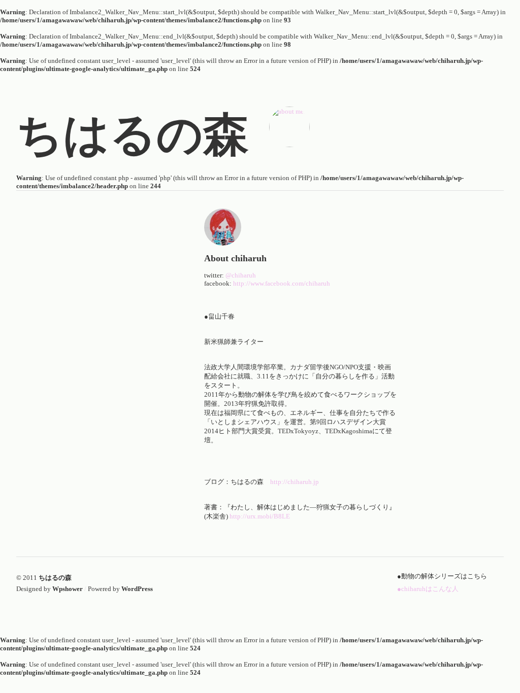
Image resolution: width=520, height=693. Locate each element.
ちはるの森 (55, 577)
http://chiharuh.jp (295, 482)
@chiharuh (241, 275)
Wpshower (67, 589)
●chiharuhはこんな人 (428, 589)
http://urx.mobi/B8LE (260, 516)
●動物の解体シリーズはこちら (442, 576)
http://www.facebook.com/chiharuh (281, 283)
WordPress (137, 589)
